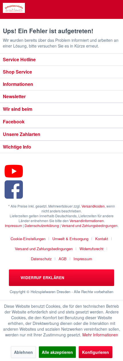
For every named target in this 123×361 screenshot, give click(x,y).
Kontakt (101, 238)
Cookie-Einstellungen (28, 238)
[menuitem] (30, 239)
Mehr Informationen (100, 335)
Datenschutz (41, 258)
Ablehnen (23, 352)
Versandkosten (93, 206)
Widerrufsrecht (92, 248)
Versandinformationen (87, 220)
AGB (63, 258)
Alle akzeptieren (57, 352)
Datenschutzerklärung (42, 225)
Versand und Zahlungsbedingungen (89, 225)
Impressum (13, 225)
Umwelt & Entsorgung (70, 238)
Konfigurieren (95, 352)
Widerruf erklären (41, 277)
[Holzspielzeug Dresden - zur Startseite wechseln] (14, 8)
